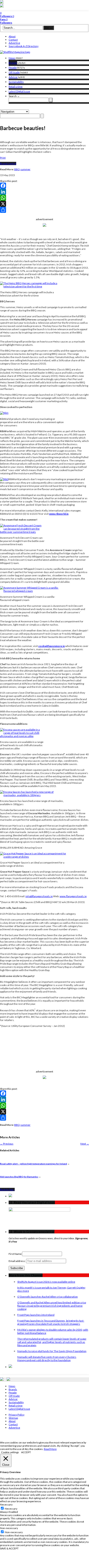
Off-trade (14, 72)
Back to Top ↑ (7, 1189)
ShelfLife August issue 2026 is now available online (46, 1281)
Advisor (13, 77)
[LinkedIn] (44, 192)
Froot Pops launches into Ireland (35, 1314)
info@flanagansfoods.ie (39, 896)
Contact (13, 39)
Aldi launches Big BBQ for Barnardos (19, 1176)
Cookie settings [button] (10, 1452)
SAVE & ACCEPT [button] (9, 1548)
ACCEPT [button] (26, 1452)
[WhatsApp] (44, 198)
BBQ (17, 169)
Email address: (17, 1261)
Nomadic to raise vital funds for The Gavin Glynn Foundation (51, 1351)
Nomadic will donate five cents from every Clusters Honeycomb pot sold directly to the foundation (46, 1358)
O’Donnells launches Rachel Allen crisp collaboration (47, 1296)
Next (84, 1143)
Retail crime (15, 86)
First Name (15, 1253)
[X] (44, 204)
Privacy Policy (16, 1414)
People (13, 67)
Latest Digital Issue (19, 91)
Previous (6, 1143)
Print (3, 157)
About (12, 36)
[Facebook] (44, 186)
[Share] (44, 210)
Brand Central (8, 163)
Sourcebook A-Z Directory (23, 46)
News (12, 58)
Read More (50, 1449)
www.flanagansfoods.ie (73, 896)
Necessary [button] (6, 1504)
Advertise (14, 43)
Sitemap (13, 1417)
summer (25, 169)
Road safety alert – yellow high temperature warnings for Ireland (33, 1163)
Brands (13, 62)
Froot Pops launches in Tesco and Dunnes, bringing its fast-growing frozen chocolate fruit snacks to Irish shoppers (50, 1322)
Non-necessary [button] (9, 1528)
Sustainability (16, 81)
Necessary (11, 1508)
